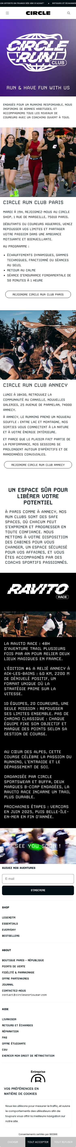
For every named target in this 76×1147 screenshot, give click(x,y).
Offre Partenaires (15, 978)
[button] (7, 13)
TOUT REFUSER (63, 1142)
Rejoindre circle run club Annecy (38, 464)
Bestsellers (10, 935)
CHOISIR (12, 1142)
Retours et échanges (17, 1025)
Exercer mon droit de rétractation (28, 1055)
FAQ (4, 1037)
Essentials (10, 923)
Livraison (9, 1019)
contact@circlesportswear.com (24, 994)
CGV (4, 1049)
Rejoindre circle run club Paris (38, 294)
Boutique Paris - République (23, 960)
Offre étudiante (14, 1043)
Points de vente (13, 966)
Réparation (10, 1031)
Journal (8, 984)
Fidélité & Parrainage (18, 972)
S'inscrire (38, 890)
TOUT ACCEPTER (38, 1142)
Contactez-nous (14, 990)
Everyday (9, 929)
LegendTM (8, 917)
